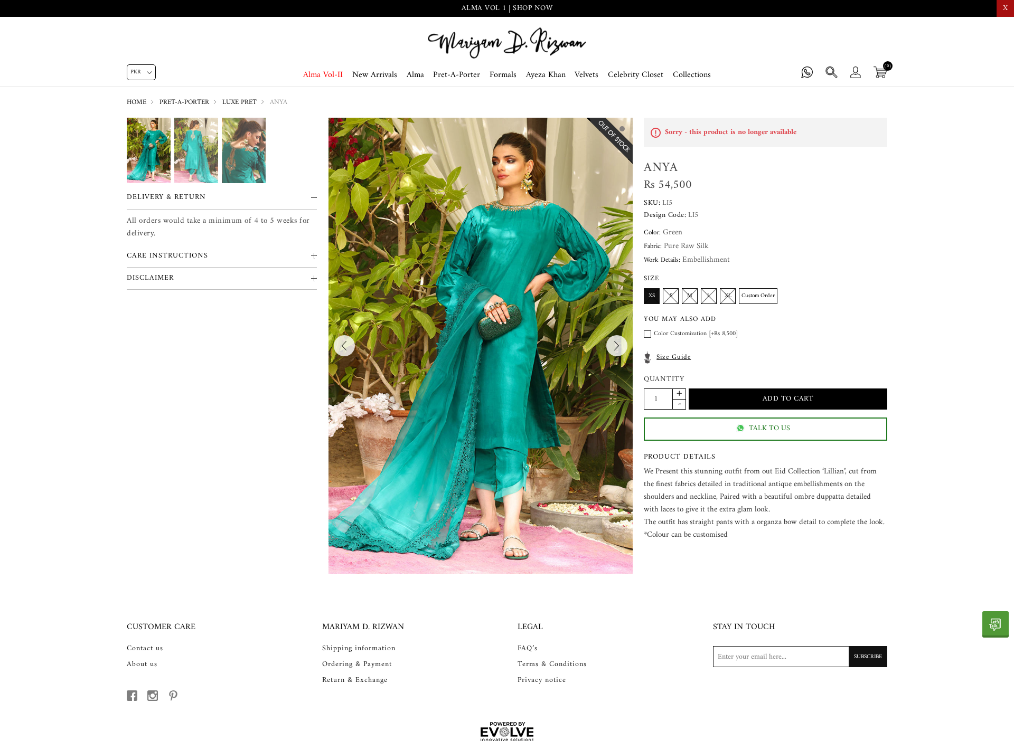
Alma (415, 75)
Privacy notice (542, 680)
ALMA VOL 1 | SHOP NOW (507, 8)
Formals (503, 75)
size (651, 278)
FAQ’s (528, 648)
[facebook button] (132, 695)
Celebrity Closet (635, 75)
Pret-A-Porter (456, 75)
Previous (344, 345)
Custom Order (758, 296)
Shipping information (359, 648)
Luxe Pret (239, 102)
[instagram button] (152, 695)
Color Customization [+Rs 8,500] (696, 333)
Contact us (145, 648)
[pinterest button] (173, 695)
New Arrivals (374, 75)
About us (142, 664)
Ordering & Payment (357, 664)
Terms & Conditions (552, 664)
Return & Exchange (355, 680)
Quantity (664, 380)
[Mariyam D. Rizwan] (507, 43)
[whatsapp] (995, 624)
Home (136, 102)
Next (616, 345)
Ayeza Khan (546, 75)
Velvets (586, 75)
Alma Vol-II (323, 75)
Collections (692, 75)
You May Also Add (680, 319)
